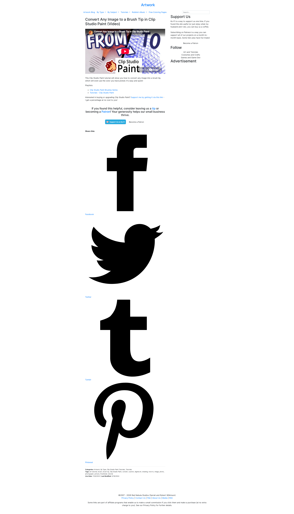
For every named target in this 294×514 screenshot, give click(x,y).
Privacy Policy (128, 498)
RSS (171, 498)
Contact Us (140, 498)
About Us (156, 498)
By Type (100, 12)
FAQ (149, 498)
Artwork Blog (89, 12)
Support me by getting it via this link (147, 97)
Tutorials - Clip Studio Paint (102, 93)
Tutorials (125, 12)
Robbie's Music (139, 12)
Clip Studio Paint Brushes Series (104, 90)
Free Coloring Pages (158, 12)
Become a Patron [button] (136, 122)
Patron (106, 111)
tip (153, 108)
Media (164, 498)
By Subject (112, 12)
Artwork (148, 5)
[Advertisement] (191, 80)
